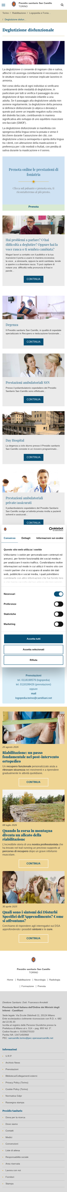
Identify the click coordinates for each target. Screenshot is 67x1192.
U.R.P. (9, 1056)
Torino (5, 13)
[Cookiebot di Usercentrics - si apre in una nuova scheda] (49, 529)
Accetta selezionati (33, 649)
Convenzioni (12, 1143)
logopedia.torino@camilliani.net (33, 698)
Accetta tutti (33, 638)
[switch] (58, 604)
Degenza (12, 324)
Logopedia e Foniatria (40, 13)
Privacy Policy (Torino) (17, 1082)
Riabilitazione (19, 13)
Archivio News (13, 1062)
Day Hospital (15, 440)
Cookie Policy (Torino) (17, 1089)
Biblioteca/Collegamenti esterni (21, 1076)
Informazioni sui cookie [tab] (49, 538)
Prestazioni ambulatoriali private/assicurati (24, 500)
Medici (9, 1137)
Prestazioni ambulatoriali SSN (28, 382)
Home (10, 979)
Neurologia (40, 979)
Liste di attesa (13, 1150)
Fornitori (10, 1177)
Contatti (9, 1130)
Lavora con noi (13, 1170)
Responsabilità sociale (17, 1157)
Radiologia (54, 979)
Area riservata (13, 1163)
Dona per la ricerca (15, 1117)
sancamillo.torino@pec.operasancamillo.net (30, 1038)
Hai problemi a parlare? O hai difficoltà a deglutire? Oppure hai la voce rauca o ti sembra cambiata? (32, 244)
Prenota (42, 986)
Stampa (9, 1183)
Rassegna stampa (15, 1102)
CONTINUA (33, 279)
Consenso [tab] (9, 538)
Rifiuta (33, 660)
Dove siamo (12, 1124)
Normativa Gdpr (14, 1096)
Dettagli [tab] (25, 538)
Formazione (27, 986)
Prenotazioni (12, 1069)
